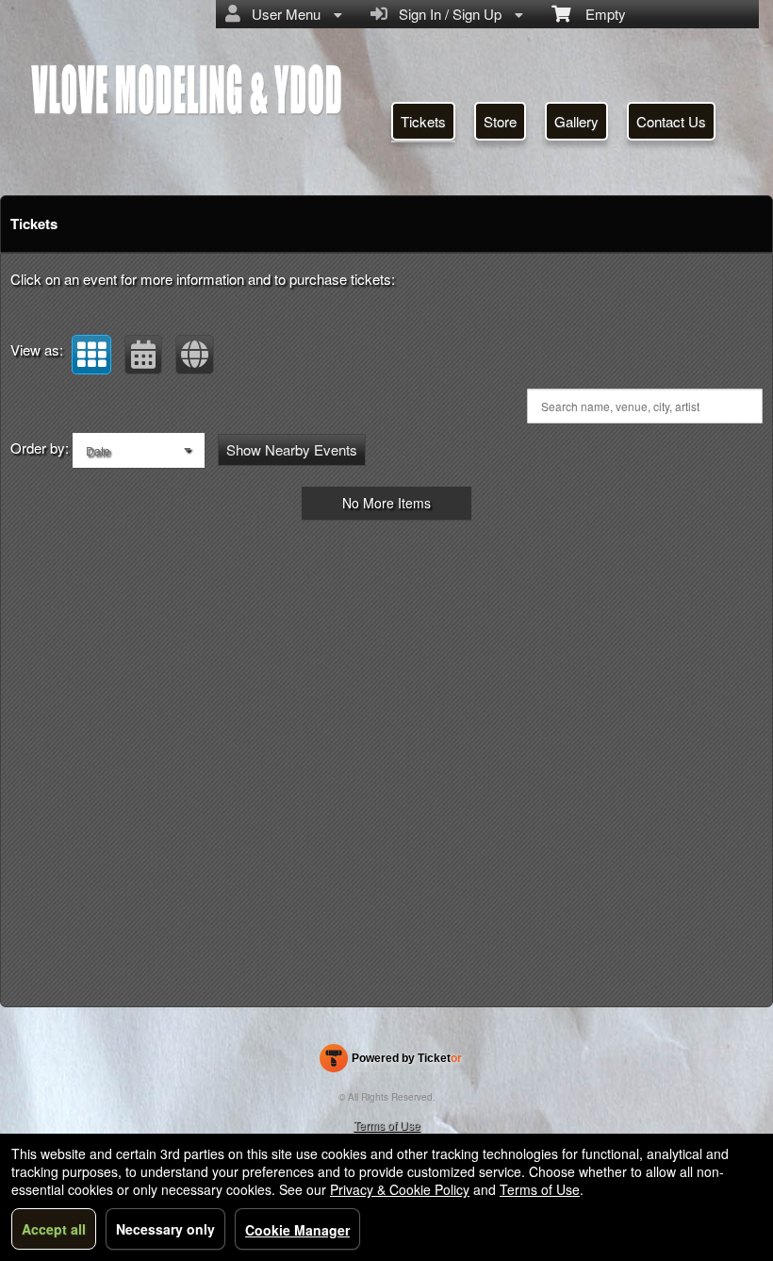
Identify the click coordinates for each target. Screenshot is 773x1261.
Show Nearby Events (291, 449)
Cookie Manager (297, 1229)
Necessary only (165, 1229)
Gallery (576, 121)
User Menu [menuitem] (282, 14)
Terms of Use (387, 1125)
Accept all (54, 1229)
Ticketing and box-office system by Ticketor (390, 1062)
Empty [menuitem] (598, 14)
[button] (91, 354)
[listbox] (139, 450)
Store (500, 121)
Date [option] (98, 450)
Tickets (423, 121)
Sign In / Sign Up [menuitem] (446, 14)
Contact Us (671, 121)
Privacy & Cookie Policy (399, 1189)
